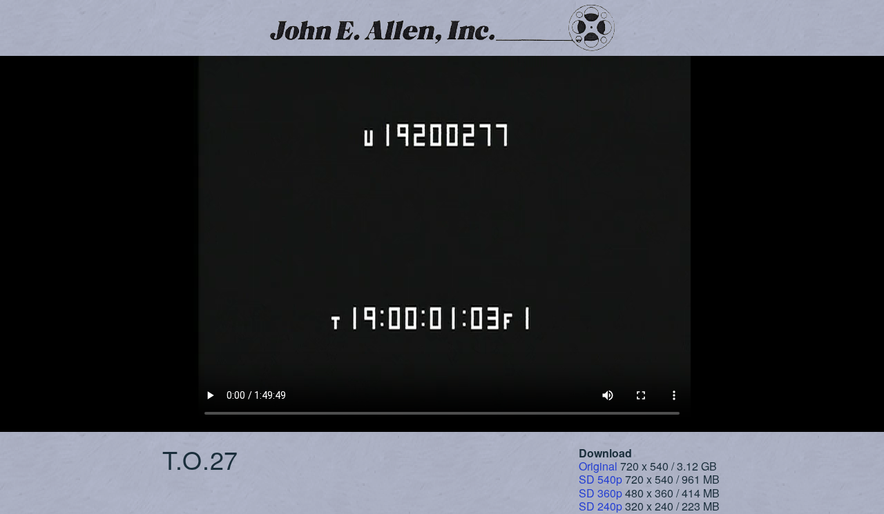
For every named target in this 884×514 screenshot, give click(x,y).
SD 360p (600, 493)
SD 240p (600, 506)
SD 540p (600, 479)
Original (598, 466)
